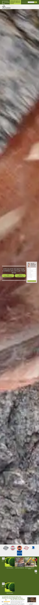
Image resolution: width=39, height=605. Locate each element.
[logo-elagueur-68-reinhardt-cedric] (6, 6)
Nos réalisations (8, 276)
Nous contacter (20, 276)
